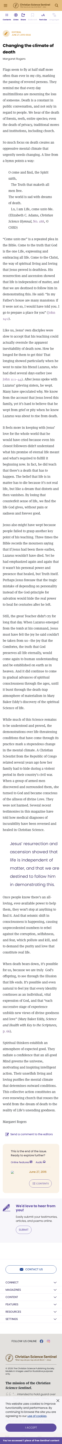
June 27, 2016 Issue (21, 34)
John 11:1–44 (12, 379)
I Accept (31, 1428)
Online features (20, 1162)
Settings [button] (12, 1319)
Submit (24, 1230)
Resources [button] (13, 1312)
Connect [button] (12, 1282)
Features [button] (12, 1304)
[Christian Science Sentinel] (31, 5)
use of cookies (36, 1416)
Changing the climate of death (28, 49)
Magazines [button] (13, 1290)
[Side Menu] (5, 5)
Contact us (34, 1269)
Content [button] (12, 1297)
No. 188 (38, 221)
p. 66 (6, 1031)
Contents (42, 1183)
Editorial (16, 32)
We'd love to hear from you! (35, 1208)
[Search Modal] (56, 5)
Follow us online (24, 1341)
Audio (39, 1162)
